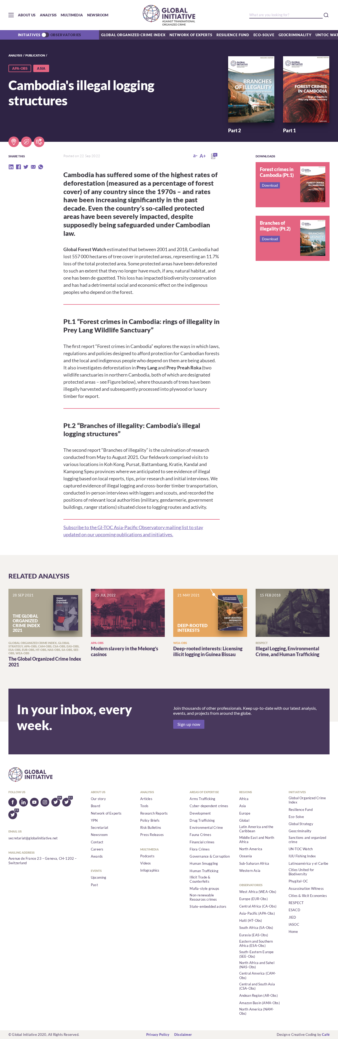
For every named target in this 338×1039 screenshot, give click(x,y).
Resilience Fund (233, 35)
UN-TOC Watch (301, 849)
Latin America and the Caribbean (256, 829)
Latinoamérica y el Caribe (308, 863)
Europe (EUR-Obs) (253, 899)
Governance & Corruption (210, 856)
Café (326, 1034)
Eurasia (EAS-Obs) (253, 935)
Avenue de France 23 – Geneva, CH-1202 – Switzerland (42, 860)
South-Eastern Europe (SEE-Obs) (256, 954)
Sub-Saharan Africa (254, 863)
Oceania (245, 856)
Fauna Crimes (200, 835)
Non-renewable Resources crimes (203, 897)
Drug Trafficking (202, 820)
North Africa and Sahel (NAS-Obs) (256, 965)
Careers (97, 849)
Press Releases (152, 835)
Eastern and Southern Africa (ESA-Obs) (256, 943)
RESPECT (296, 903)
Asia (242, 806)
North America (250, 849)
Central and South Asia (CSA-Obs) (257, 986)
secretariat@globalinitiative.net (33, 838)
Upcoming (98, 877)
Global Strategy (301, 824)
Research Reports (154, 813)
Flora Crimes (199, 849)
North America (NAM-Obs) (256, 1011)
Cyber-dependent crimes (209, 806)
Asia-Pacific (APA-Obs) (257, 913)
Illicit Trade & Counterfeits (200, 879)
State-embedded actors (208, 906)
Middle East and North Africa (256, 839)
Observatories (65, 35)
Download (270, 185)
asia (41, 68)
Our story (98, 799)
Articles (146, 799)
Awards (97, 856)
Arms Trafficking (202, 799)
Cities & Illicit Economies (308, 896)
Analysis (48, 15)
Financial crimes (202, 842)
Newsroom (98, 15)
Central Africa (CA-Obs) (258, 906)
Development (200, 813)
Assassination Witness (306, 888)
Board (95, 806)
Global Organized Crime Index (133, 35)
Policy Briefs (149, 820)
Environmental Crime (206, 827)
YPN (94, 820)
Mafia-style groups (204, 888)
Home (293, 931)
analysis (15, 55)
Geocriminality (295, 35)
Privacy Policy (157, 1034)
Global (244, 820)
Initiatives (29, 35)
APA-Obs (19, 68)
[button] (11, 15)
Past (94, 885)
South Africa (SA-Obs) (256, 927)
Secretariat (99, 827)
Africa (243, 799)
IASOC (294, 924)
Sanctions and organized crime (307, 839)
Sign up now (188, 724)
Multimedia (72, 15)
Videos (145, 863)
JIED (292, 917)
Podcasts (147, 856)
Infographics (149, 870)
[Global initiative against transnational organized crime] (169, 15)
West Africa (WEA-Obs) (257, 892)
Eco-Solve (263, 35)
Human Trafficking (204, 871)
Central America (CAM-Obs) (257, 975)
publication (35, 55)
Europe (244, 813)
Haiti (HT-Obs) (250, 920)
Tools (144, 806)
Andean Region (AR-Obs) (258, 995)
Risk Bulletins (150, 827)
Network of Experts (191, 35)
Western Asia (249, 870)
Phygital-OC (298, 881)
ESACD (294, 910)
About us (27, 15)
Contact (97, 842)
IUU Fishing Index (302, 856)
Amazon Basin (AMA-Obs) (259, 1003)
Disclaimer (183, 1034)
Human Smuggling (204, 863)
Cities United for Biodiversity (301, 872)
